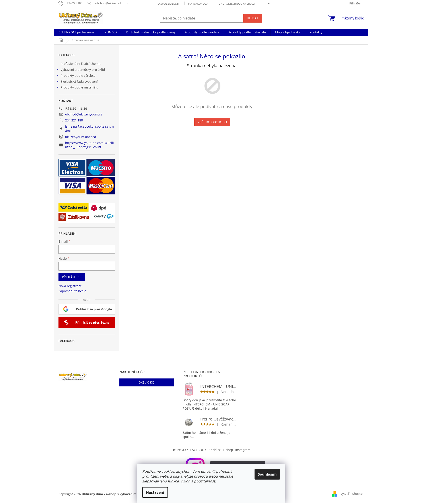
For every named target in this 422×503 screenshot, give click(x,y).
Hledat (252, 18)
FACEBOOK (198, 450)
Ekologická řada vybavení (79, 81)
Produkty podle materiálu (79, 87)
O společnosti (168, 4)
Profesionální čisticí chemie (81, 63)
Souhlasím (267, 474)
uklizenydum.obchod (80, 137)
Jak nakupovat (199, 4)
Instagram (242, 450)
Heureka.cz (180, 450)
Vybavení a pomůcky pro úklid (83, 69)
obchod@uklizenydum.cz (83, 114)
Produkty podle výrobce (78, 75)
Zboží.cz (215, 450)
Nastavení (155, 492)
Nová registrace (70, 286)
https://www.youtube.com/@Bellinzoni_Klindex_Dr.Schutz (89, 145)
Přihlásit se (71, 277)
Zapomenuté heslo (72, 291)
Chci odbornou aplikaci (237, 4)
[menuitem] (77, 32)
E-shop (228, 450)
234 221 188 (74, 120)
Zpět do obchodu (212, 122)
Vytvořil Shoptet (352, 493)
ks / (146, 382)
